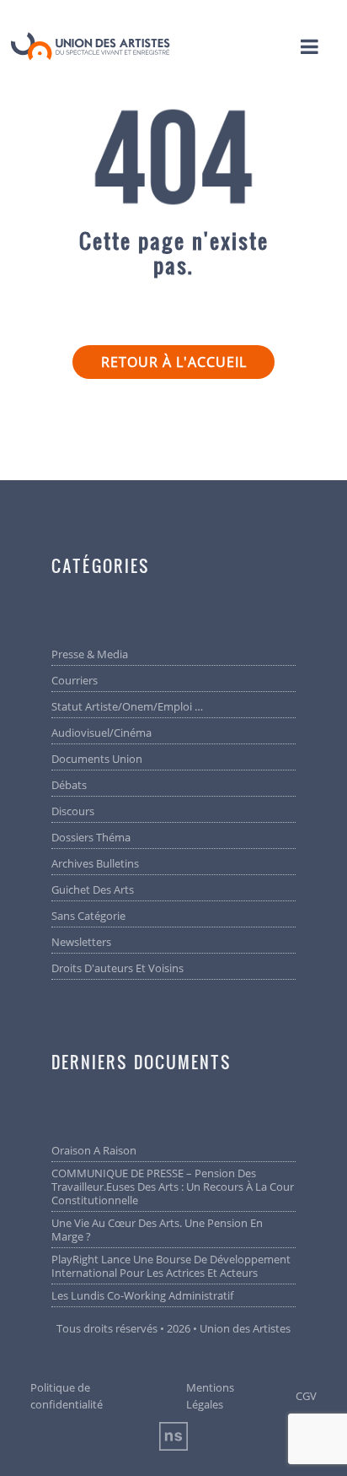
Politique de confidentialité (66, 1396)
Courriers (74, 680)
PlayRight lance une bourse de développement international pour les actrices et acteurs (171, 1265)
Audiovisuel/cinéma (101, 732)
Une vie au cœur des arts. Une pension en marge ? (157, 1229)
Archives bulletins (95, 863)
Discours (72, 811)
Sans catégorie (88, 915)
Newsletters (81, 942)
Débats (69, 785)
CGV (306, 1395)
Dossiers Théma (91, 837)
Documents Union (96, 758)
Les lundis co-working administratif (142, 1295)
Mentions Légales (210, 1396)
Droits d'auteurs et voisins (117, 968)
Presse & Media (89, 654)
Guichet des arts (92, 889)
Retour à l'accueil (174, 362)
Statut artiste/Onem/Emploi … (127, 706)
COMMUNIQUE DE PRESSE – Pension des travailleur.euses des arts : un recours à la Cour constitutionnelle (172, 1186)
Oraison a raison (93, 1150)
